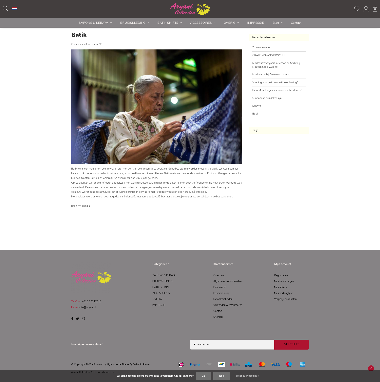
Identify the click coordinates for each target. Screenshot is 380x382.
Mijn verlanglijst (283, 293)
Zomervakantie (261, 47)
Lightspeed (113, 364)
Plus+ (146, 364)
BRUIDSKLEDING (132, 23)
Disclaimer (219, 287)
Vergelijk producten (285, 299)
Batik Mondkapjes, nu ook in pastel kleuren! (277, 90)
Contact (296, 23)
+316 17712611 (92, 301)
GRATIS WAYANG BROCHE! (268, 55)
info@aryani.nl (87, 307)
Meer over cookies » (247, 375)
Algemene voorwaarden (227, 281)
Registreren (281, 275)
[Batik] (156, 108)
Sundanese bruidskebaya (267, 98)
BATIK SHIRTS (167, 23)
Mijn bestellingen (284, 281)
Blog (276, 23)
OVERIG (229, 23)
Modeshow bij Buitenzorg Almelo (271, 74)
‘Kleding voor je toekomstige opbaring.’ (275, 82)
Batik (79, 35)
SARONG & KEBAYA (93, 23)
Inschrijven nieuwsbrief (87, 344)
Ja (203, 375)
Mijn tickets (280, 287)
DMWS (137, 364)
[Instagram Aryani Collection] (83, 318)
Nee (221, 375)
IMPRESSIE (255, 23)
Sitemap (218, 317)
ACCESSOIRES (201, 23)
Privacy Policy (221, 293)
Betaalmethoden (223, 299)
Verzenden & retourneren (227, 305)
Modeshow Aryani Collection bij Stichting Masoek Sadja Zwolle (276, 65)
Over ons (218, 275)
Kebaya (256, 106)
